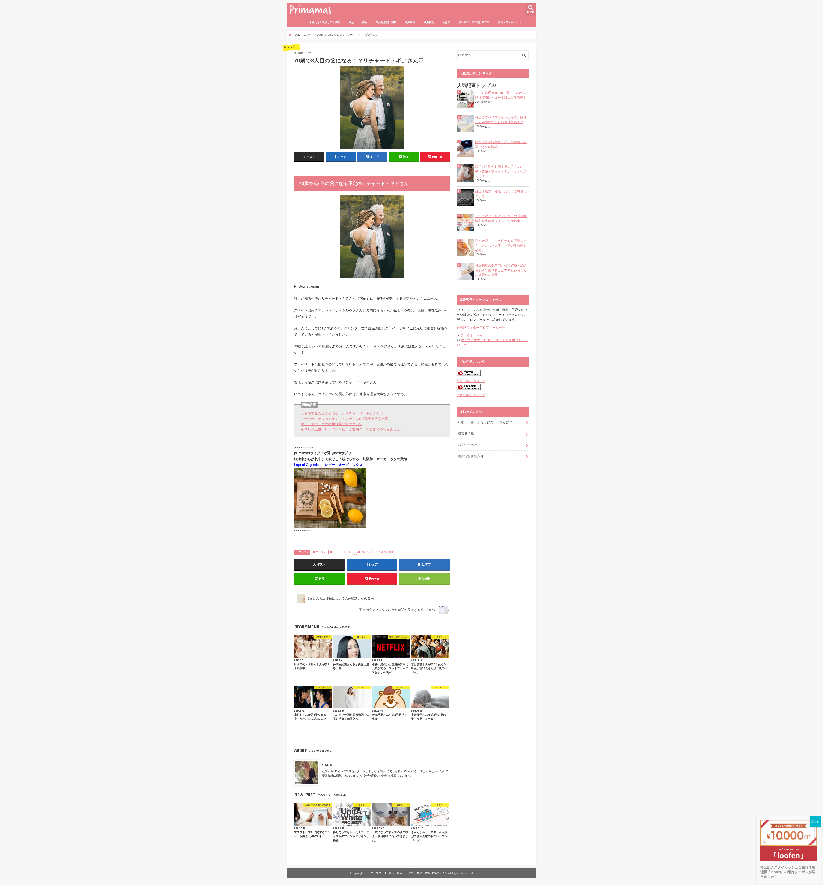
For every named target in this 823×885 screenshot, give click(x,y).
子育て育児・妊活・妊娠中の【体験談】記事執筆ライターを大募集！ (501, 218)
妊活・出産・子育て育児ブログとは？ (485, 422)
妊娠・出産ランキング (471, 381)
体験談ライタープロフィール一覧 (481, 327)
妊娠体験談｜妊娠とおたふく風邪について (501, 194)
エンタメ (304, 552)
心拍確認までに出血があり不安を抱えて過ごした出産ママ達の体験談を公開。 (501, 245)
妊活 (351, 22)
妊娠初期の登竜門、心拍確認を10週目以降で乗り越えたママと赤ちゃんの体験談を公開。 (501, 270)
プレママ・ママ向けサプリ (474, 22)
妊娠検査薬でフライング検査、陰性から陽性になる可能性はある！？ (501, 120)
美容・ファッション (509, 22)
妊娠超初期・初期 (386, 22)
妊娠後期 (429, 22)
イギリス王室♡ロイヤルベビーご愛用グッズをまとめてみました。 (352, 429)
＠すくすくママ (471, 335)
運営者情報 (466, 433)
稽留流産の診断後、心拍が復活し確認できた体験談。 (501, 144)
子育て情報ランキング (471, 395)
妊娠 (364, 22)
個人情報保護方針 (471, 456)
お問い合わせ (467, 444)
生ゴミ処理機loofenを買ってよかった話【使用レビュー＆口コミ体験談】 (502, 95)
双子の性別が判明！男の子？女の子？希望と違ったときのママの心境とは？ (501, 171)
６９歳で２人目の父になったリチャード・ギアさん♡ (342, 413)
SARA (327, 765)
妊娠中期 (410, 22)
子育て (446, 22)
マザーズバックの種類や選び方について (331, 424)
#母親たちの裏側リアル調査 (324, 22)
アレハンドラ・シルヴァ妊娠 (377, 552)
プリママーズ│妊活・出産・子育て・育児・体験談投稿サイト (408, 873)
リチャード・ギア (343, 552)
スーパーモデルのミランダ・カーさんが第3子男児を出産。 (346, 419)
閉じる (815, 821)
